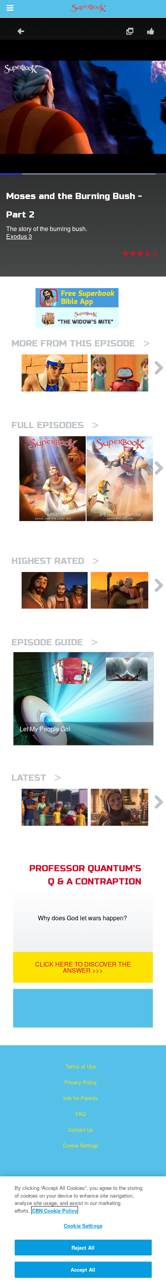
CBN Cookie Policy (54, 1210)
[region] (83, 1230)
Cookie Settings (80, 1145)
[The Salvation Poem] (55, 807)
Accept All (83, 1269)
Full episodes (55, 425)
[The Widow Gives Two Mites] (124, 807)
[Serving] (55, 590)
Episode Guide (55, 642)
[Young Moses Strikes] (55, 372)
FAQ (81, 1113)
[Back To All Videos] (18, 32)
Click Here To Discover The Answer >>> (83, 967)
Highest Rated (55, 561)
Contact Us (80, 1129)
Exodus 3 (19, 236)
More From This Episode (81, 343)
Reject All (83, 1247)
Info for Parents (80, 1098)
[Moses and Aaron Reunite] (124, 590)
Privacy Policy (80, 1082)
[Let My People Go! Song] (124, 372)
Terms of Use (81, 1066)
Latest (36, 778)
